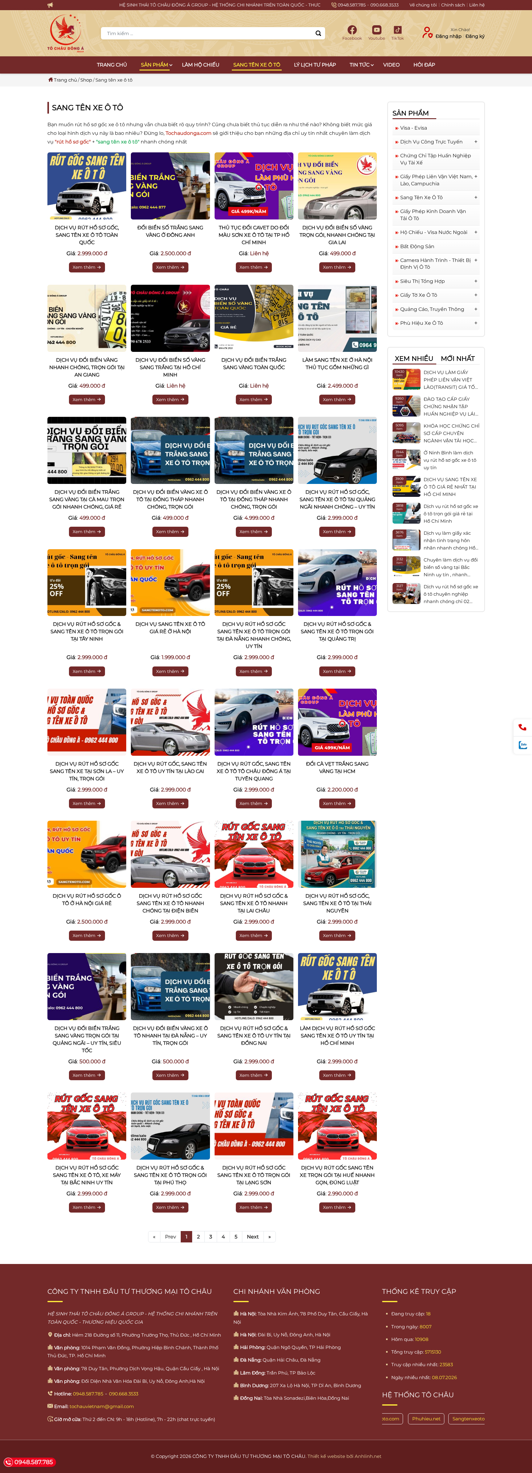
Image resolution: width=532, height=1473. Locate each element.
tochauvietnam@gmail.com (102, 1406)
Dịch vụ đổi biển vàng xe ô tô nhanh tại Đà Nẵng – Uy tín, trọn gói (170, 1035)
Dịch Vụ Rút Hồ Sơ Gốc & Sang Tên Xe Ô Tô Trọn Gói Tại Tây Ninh (86, 631)
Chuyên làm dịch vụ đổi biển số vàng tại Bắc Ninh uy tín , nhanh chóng (451, 567)
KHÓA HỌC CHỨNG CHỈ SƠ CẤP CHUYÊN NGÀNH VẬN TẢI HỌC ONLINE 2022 (452, 434)
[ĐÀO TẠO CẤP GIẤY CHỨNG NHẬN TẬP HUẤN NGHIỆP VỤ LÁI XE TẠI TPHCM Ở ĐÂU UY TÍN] (407, 406)
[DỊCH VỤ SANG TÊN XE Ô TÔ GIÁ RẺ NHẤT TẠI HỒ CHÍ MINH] (407, 486)
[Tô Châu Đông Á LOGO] (65, 33)
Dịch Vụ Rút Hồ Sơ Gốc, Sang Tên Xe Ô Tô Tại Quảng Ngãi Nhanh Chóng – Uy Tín (337, 499)
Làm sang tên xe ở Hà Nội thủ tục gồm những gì (337, 363)
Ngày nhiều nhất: (411, 1377)
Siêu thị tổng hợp (422, 281)
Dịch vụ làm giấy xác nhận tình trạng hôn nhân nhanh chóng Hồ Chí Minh (449, 541)
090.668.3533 (384, 5)
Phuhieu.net (393, 1419)
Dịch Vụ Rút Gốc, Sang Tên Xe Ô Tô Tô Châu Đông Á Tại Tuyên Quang (254, 771)
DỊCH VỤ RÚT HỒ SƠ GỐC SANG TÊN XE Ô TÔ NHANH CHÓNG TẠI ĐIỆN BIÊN (170, 903)
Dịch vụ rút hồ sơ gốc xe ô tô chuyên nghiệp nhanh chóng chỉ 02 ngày (451, 594)
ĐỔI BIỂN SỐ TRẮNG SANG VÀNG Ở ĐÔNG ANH (170, 231)
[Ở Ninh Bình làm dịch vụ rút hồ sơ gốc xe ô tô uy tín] (407, 459)
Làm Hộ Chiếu (201, 65)
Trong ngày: (404, 1327)
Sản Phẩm (154, 65)
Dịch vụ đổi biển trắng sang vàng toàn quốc (253, 363)
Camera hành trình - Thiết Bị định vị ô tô (435, 263)
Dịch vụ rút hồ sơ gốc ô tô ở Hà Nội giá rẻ (87, 899)
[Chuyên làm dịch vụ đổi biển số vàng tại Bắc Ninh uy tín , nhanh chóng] (407, 566)
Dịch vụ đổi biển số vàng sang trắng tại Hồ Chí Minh (170, 367)
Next (253, 1237)
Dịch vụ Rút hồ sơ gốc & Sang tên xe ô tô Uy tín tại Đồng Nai (254, 1035)
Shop (86, 80)
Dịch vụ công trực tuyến (431, 142)
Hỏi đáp (424, 65)
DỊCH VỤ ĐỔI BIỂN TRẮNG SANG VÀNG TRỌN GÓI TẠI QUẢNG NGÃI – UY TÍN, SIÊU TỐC (87, 1039)
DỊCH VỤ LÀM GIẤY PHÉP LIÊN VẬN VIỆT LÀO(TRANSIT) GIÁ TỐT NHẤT (451, 380)
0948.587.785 (352, 5)
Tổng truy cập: (407, 1352)
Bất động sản (417, 246)
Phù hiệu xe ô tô (421, 323)
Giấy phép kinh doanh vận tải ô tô (433, 214)
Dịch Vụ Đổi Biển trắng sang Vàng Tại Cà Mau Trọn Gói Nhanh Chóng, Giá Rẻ (86, 499)
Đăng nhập (448, 36)
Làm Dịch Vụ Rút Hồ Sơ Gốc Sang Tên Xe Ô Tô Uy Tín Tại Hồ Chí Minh (337, 1035)
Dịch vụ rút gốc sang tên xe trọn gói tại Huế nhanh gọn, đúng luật (337, 1175)
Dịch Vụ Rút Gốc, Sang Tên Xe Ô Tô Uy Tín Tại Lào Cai (170, 767)
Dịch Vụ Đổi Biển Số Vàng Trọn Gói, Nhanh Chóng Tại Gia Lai (337, 235)
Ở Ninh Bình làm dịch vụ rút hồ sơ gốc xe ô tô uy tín (450, 460)
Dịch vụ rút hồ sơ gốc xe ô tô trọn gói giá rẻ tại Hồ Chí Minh (451, 513)
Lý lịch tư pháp (315, 65)
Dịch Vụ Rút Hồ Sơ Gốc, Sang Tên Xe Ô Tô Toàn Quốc (87, 235)
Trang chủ (112, 65)
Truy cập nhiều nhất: (414, 1364)
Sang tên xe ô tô (256, 65)
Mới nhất (458, 358)
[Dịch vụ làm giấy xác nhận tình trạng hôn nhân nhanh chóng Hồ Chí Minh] (407, 539)
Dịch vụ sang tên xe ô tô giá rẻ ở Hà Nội (170, 627)
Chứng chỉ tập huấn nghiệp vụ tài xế (435, 159)
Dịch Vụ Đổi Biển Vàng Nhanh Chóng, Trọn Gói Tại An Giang (87, 367)
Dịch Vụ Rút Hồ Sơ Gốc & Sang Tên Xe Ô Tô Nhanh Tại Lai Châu (254, 903)
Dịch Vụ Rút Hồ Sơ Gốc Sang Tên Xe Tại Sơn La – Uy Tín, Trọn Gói (87, 771)
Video (391, 65)
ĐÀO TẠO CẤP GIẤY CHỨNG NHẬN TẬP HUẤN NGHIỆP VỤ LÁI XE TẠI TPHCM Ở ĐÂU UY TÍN (449, 407)
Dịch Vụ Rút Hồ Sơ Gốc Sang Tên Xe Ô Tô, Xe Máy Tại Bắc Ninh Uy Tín (87, 1175)
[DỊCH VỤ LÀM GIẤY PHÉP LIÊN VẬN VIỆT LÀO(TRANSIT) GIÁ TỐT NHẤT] (407, 379)
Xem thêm (84, 267)
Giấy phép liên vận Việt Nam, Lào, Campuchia (436, 180)
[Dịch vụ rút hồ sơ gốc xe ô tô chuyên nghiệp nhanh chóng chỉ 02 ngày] (407, 593)
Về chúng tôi (423, 5)
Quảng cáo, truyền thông (432, 309)
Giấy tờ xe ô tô (418, 295)
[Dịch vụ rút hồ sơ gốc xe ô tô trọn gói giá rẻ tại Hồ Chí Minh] (407, 513)
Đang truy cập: (408, 1314)
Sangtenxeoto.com (440, 1419)
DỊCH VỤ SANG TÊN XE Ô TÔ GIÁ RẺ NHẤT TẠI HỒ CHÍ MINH (450, 487)
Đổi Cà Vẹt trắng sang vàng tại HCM (337, 767)
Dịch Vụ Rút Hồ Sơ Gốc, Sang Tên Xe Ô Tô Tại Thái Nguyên (337, 903)
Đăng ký (475, 36)
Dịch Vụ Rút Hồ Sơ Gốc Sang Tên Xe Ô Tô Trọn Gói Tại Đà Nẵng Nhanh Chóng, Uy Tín (254, 635)
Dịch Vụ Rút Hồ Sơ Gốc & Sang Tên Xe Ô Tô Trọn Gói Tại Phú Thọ (170, 1175)
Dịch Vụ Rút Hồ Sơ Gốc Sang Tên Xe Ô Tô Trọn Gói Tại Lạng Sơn (253, 1175)
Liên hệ (477, 5)
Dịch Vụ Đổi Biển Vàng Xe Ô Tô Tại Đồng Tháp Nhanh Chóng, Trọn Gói (170, 499)
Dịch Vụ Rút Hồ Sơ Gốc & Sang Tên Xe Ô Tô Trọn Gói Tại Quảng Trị (337, 631)
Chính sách (453, 5)
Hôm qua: (402, 1339)
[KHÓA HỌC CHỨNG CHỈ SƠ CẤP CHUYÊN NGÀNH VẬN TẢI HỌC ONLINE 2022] (407, 432)
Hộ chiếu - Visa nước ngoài (433, 232)
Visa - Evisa (413, 128)
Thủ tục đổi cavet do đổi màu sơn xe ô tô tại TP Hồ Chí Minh (254, 235)
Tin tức (359, 65)
